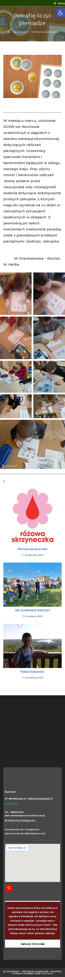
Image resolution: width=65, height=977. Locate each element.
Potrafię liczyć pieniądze (44, 31)
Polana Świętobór (32, 671)
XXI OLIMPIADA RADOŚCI (32, 610)
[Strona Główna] (9, 31)
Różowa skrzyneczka (32, 549)
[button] (60, 12)
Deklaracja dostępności (21, 820)
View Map (9, 804)
